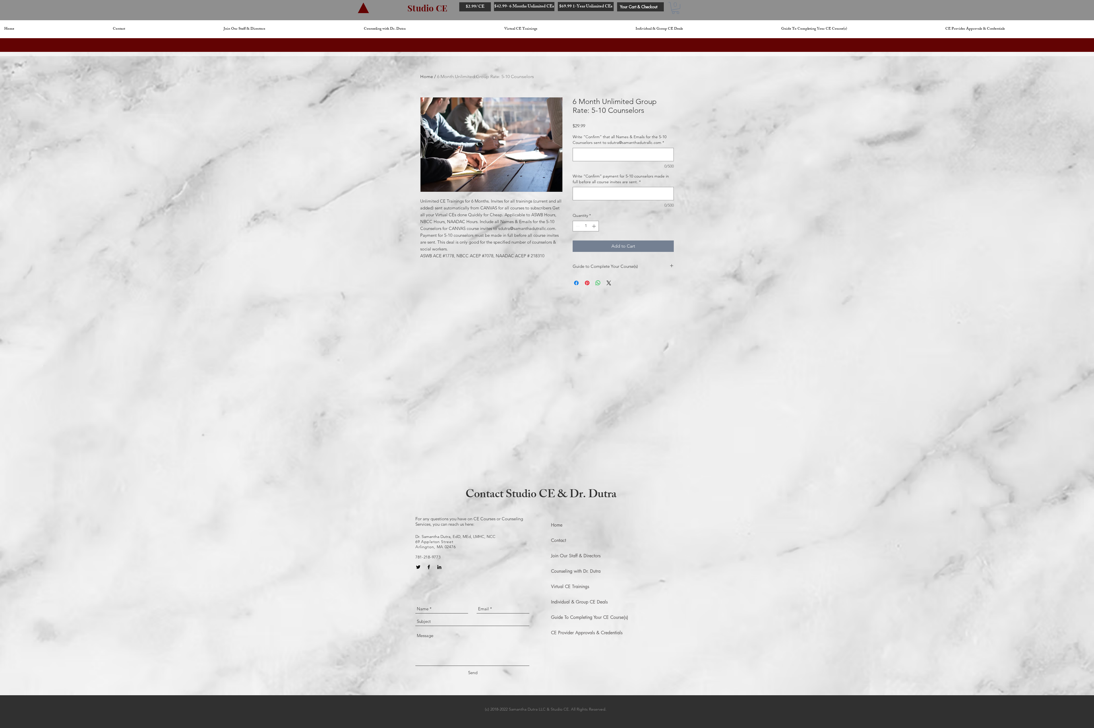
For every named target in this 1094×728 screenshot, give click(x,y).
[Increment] (594, 226)
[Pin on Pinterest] (587, 283)
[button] (675, 8)
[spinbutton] (586, 226)
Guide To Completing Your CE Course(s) (589, 617)
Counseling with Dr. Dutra (576, 571)
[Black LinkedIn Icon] (439, 567)
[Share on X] (608, 283)
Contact (558, 540)
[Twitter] (418, 567)
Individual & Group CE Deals (579, 602)
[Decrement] (577, 226)
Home (426, 76)
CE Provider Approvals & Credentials (586, 633)
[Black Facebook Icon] (429, 567)
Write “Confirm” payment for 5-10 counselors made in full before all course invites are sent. (621, 179)
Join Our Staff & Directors (576, 556)
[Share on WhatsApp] (598, 283)
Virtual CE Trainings (570, 587)
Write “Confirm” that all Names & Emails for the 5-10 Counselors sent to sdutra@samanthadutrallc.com (619, 139)
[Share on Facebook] (576, 283)
